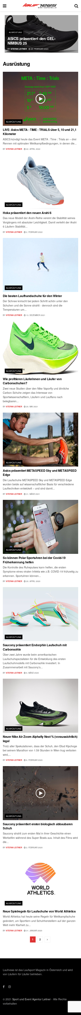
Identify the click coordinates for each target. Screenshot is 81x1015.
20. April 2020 (33, 581)
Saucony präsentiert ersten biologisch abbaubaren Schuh (38, 826)
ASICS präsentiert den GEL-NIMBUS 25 (32, 41)
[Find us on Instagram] (9, 987)
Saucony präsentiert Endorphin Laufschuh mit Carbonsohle (34, 647)
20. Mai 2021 (32, 406)
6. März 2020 (32, 673)
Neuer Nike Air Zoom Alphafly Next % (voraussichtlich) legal (40, 738)
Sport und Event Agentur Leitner (31, 999)
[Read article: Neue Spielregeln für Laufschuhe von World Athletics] (40, 880)
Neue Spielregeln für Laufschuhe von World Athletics (39, 911)
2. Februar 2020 (34, 847)
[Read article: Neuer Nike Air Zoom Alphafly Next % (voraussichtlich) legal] (40, 706)
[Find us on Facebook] (4, 987)
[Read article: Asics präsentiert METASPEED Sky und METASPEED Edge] (40, 440)
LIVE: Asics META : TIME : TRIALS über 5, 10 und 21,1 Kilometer (39, 131)
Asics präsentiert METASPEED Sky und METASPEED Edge (40, 472)
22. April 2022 (33, 149)
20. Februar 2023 (39, 49)
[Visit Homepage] (40, 5)
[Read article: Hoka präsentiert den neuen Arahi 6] (40, 182)
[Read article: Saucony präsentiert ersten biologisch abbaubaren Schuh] (40, 793)
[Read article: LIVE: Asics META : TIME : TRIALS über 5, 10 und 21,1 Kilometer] (40, 99)
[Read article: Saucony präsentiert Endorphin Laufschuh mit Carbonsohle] (40, 614)
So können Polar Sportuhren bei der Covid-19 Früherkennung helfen (34, 560)
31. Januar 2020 (34, 930)
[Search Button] (76, 5)
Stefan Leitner (19, 49)
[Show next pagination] (47, 939)
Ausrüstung (15, 32)
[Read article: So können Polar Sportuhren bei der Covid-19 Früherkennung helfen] (40, 527)
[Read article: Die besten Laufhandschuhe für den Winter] (40, 265)
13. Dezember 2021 (35, 315)
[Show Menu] (4, 5)
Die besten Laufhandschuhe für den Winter (32, 296)
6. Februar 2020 (34, 760)
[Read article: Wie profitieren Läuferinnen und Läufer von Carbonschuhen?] (40, 348)
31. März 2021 (33, 494)
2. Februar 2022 (34, 232)
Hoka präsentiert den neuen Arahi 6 (27, 213)
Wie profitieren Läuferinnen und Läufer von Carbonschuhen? (32, 381)
